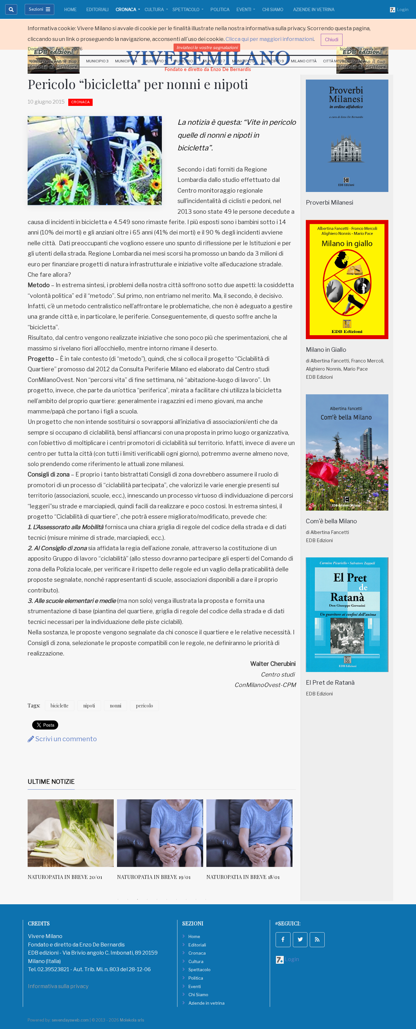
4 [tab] (147, 899)
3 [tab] (137, 899)
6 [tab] (166, 899)
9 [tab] (196, 899)
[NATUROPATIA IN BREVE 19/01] (160, 833)
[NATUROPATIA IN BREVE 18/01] (249, 833)
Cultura (155, 9)
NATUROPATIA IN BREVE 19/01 (153, 876)
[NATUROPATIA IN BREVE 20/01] (71, 833)
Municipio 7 (214, 61)
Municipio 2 (68, 61)
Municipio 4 (126, 61)
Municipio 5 (155, 61)
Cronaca (126, 9)
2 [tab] (127, 899)
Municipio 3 (97, 61)
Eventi (244, 9)
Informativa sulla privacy (58, 986)
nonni (115, 706)
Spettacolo (187, 9)
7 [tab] (176, 899)
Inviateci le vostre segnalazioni (207, 47)
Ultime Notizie (51, 781)
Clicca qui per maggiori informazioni (270, 39)
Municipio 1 (39, 61)
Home (70, 9)
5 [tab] (157, 899)
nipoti (89, 706)
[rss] (317, 939)
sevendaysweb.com (70, 1020)
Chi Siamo (272, 9)
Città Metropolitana (344, 61)
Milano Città (304, 61)
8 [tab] (186, 899)
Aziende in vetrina (313, 9)
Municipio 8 (243, 61)
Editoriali (97, 9)
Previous (23, 847)
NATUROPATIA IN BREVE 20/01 (65, 876)
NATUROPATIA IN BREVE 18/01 (243, 876)
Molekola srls (132, 1020)
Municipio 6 (185, 61)
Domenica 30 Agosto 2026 (55, 48)
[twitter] (300, 939)
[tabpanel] (72, 843)
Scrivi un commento (65, 739)
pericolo (144, 706)
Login (402, 9)
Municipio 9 (272, 61)
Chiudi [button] (331, 40)
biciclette (60, 706)
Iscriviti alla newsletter (362, 48)
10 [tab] (205, 899)
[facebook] (283, 939)
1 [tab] (118, 899)
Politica (220, 9)
